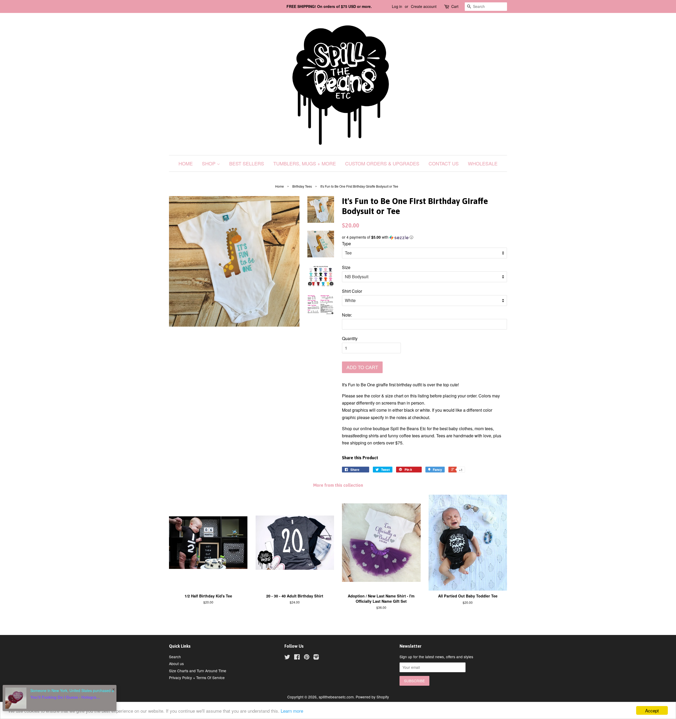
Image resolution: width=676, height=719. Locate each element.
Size (346, 267)
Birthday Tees (302, 186)
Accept (652, 710)
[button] (424, 237)
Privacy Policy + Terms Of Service (197, 677)
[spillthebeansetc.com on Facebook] (297, 657)
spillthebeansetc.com (336, 696)
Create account (423, 6)
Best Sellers (246, 163)
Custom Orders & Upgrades (382, 163)
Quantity (350, 338)
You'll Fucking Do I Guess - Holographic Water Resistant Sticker (66, 697)
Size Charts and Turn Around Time (197, 670)
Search (175, 656)
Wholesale (482, 163)
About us (176, 663)
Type (346, 243)
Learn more (292, 710)
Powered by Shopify (372, 696)
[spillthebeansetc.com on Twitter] (287, 657)
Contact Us (444, 163)
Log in (397, 6)
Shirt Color (352, 291)
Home (186, 163)
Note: (347, 315)
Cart (454, 6)
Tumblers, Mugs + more (304, 163)
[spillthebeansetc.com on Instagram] (316, 657)
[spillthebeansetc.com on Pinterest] (306, 657)
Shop (209, 163)
